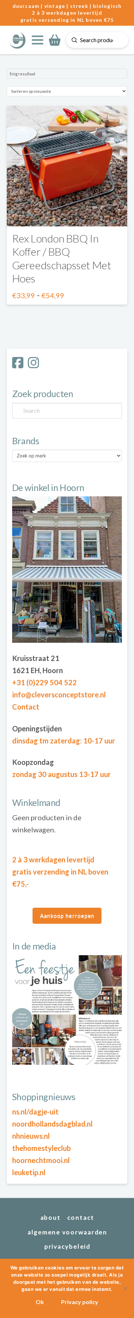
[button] (37, 40)
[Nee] (125, 1288)
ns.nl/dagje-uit (35, 1111)
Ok (40, 1301)
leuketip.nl (28, 1172)
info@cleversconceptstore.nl (59, 694)
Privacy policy (79, 1301)
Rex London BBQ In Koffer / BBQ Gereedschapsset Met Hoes (61, 258)
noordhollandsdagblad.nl (52, 1123)
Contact (25, 706)
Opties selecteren (67, 214)
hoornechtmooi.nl (41, 1160)
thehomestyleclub (41, 1148)
